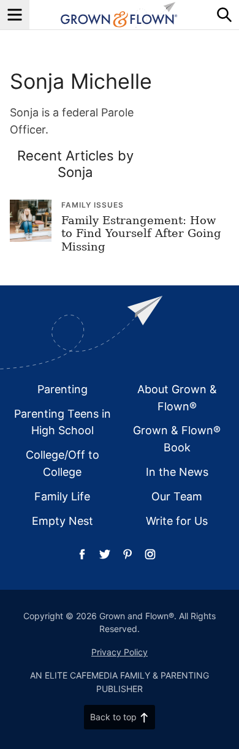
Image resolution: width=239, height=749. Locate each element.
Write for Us (177, 520)
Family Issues (92, 204)
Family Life (62, 496)
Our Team (176, 496)
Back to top (113, 717)
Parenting (62, 389)
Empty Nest (62, 520)
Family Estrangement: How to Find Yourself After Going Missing (141, 233)
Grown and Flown (119, 14)
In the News (177, 471)
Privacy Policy (119, 652)
